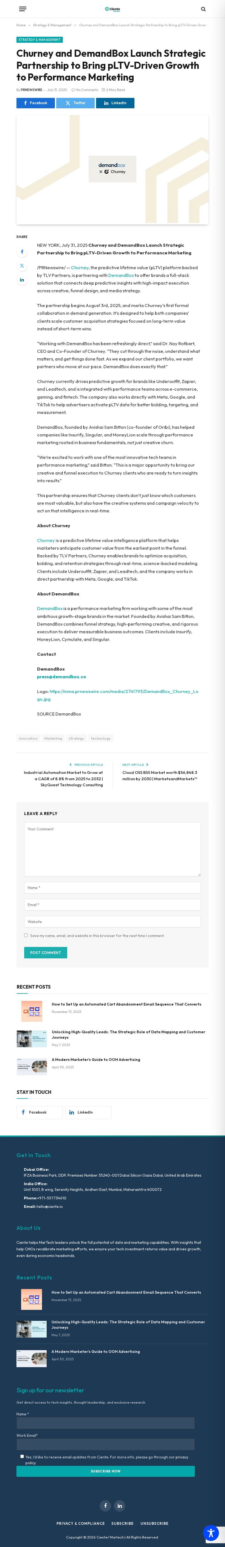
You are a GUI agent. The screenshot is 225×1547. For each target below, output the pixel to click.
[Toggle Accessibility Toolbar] (211, 1533)
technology (101, 738)
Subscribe (122, 1523)
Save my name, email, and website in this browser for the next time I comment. (97, 935)
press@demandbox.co (61, 676)
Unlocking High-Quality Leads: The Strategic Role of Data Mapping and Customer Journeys (128, 1034)
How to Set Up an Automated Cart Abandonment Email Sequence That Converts (126, 1004)
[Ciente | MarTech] (112, 9)
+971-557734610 (51, 1198)
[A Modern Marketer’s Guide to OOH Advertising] (32, 1066)
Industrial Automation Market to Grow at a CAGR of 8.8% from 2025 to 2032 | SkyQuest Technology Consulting (63, 778)
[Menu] (22, 9)
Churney (80, 267)
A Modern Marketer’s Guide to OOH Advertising (96, 1059)
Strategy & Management (40, 40)
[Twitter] (21, 265)
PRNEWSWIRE (31, 90)
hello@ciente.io (49, 1206)
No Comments (87, 90)
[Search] (203, 9)
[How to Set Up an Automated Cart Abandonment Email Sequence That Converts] (32, 1011)
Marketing (53, 738)
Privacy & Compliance (81, 1523)
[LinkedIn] (21, 279)
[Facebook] (21, 251)
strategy (76, 738)
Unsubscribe (154, 1523)
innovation (28, 738)
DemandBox (121, 275)
